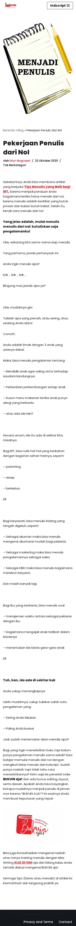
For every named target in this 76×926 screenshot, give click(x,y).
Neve (14, 914)
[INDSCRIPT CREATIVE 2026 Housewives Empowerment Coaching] (9, 5)
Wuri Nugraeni (20, 161)
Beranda (9, 130)
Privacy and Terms (38, 922)
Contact (65, 922)
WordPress (57, 914)
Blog (21, 130)
